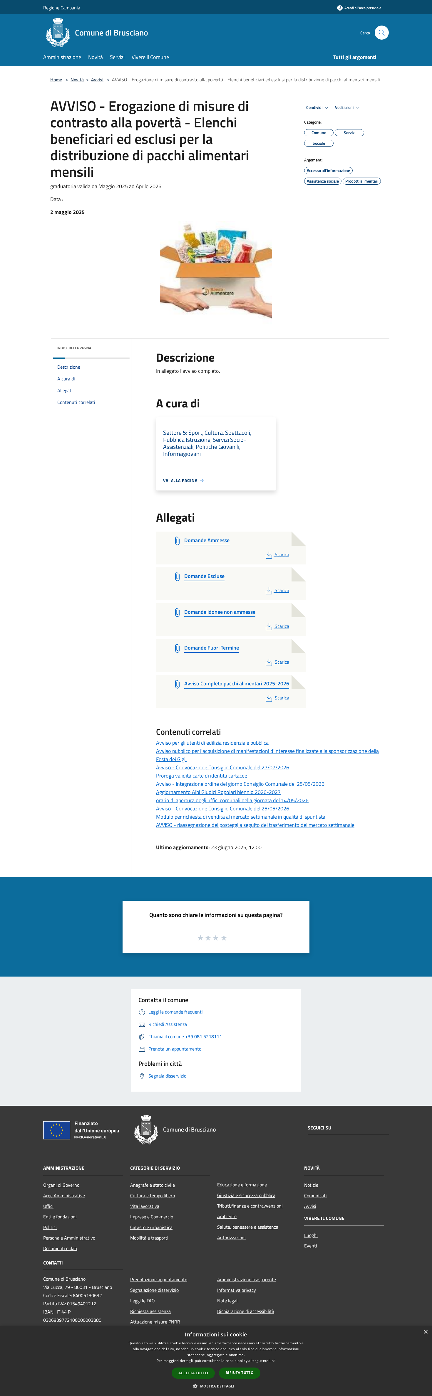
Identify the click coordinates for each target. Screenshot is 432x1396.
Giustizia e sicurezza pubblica (246, 1195)
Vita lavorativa (144, 1206)
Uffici (48, 1206)
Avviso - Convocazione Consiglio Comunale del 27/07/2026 (222, 767)
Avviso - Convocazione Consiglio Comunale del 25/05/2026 (222, 808)
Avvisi (97, 79)
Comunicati (315, 1195)
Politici (50, 1227)
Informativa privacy (236, 1290)
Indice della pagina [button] (74, 348)
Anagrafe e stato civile (152, 1184)
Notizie (311, 1184)
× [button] (425, 1332)
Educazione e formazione (242, 1184)
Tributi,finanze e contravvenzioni (250, 1205)
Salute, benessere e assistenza (247, 1226)
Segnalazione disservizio (154, 1290)
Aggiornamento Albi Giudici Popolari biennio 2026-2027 (218, 792)
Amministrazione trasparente (246, 1279)
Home (56, 79)
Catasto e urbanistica (151, 1227)
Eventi (310, 1245)
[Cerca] (382, 33)
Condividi (314, 107)
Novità (77, 79)
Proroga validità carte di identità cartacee (201, 776)
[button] (215, 1386)
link (272, 1360)
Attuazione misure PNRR (155, 1321)
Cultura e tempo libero (152, 1195)
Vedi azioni (344, 107)
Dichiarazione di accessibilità (245, 1311)
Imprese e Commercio (151, 1216)
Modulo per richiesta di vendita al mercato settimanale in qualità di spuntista (240, 817)
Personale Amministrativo (69, 1237)
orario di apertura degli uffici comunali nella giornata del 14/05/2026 (232, 800)
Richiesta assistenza (150, 1311)
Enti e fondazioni (60, 1216)
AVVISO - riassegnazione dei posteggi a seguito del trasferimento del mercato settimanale (255, 825)
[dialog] (216, 1361)
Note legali (228, 1300)
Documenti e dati (60, 1248)
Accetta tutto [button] (193, 1372)
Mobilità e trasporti (149, 1237)
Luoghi (311, 1235)
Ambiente (227, 1216)
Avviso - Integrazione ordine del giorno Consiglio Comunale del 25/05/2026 (240, 784)
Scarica (281, 554)
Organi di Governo (61, 1184)
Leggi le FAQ (142, 1300)
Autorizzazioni (231, 1237)
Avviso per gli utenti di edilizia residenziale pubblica (212, 743)
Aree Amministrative (64, 1195)
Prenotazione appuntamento (158, 1279)
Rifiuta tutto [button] (240, 1372)
